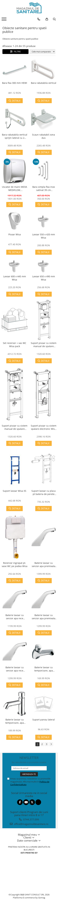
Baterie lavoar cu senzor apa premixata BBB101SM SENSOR (43, 564)
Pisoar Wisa (14, 234)
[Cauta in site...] (54, 19)
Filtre (17, 51)
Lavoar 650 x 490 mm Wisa (43, 278)
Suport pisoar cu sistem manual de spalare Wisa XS (14, 427)
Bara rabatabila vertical (43, 82)
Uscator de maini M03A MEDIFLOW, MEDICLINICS (14, 188)
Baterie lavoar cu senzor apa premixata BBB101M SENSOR (43, 617)
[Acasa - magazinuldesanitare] (29, 8)
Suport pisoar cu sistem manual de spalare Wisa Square (43, 344)
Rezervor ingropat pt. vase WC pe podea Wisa (14, 564)
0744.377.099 (31, 819)
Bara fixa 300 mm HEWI (14, 82)
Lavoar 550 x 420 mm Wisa (43, 236)
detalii (16, 100)
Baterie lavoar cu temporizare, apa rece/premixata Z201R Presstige (14, 721)
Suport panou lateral (43, 719)
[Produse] (4, 20)
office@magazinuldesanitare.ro (30, 824)
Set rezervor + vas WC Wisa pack (14, 344)
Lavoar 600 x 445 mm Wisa (14, 278)
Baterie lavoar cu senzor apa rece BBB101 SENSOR (14, 617)
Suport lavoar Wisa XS (14, 490)
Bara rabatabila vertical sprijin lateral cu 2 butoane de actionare (14, 136)
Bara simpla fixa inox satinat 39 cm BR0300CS (43, 188)
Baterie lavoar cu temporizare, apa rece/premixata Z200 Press (43, 669)
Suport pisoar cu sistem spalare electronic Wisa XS (43, 427)
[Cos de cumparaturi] (46, 19)
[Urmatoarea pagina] (51, 744)
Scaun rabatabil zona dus (43, 136)
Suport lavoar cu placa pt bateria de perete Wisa (43, 492)
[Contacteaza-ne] (38, 19)
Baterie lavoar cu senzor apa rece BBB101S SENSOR (14, 669)
